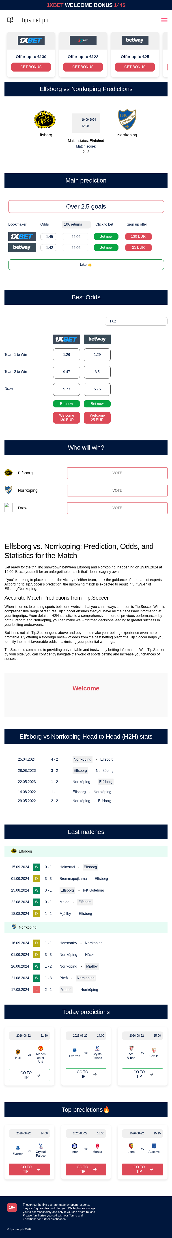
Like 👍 (86, 264)
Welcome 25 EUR (97, 417)
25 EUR (138, 247)
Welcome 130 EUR (66, 417)
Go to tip (26, 1075)
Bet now (106, 236)
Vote (117, 473)
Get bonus (31, 67)
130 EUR (138, 236)
